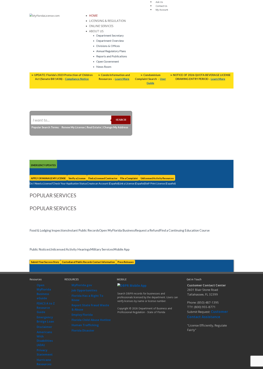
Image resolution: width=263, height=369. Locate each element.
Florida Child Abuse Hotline (91, 320)
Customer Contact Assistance (207, 314)
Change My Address (115, 127)
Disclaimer (44, 327)
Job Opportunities (84, 290)
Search (121, 119)
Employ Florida (82, 315)
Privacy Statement (45, 352)
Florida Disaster (83, 330)
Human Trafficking (85, 325)
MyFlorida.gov (82, 285)
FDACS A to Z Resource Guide (46, 307)
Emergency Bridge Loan (45, 319)
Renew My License (73, 127)
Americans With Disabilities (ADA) (45, 338)
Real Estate (94, 127)
